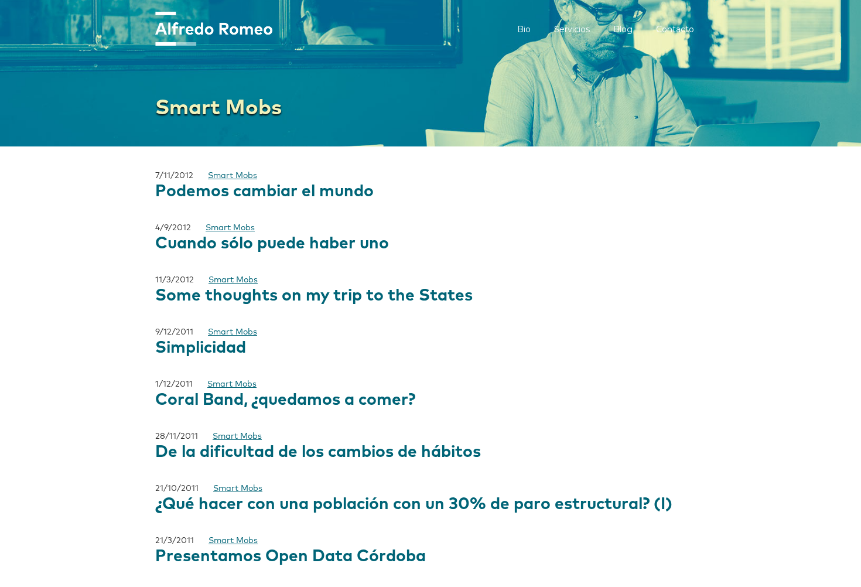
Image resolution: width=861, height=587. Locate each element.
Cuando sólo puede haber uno (272, 244)
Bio (524, 29)
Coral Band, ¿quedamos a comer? (285, 400)
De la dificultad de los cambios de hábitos (318, 452)
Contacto (675, 29)
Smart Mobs (232, 176)
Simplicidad (200, 348)
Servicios (572, 29)
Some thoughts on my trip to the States (314, 296)
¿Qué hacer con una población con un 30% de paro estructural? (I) (413, 504)
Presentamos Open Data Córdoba (290, 556)
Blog (623, 29)
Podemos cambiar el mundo (264, 191)
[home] (213, 29)
